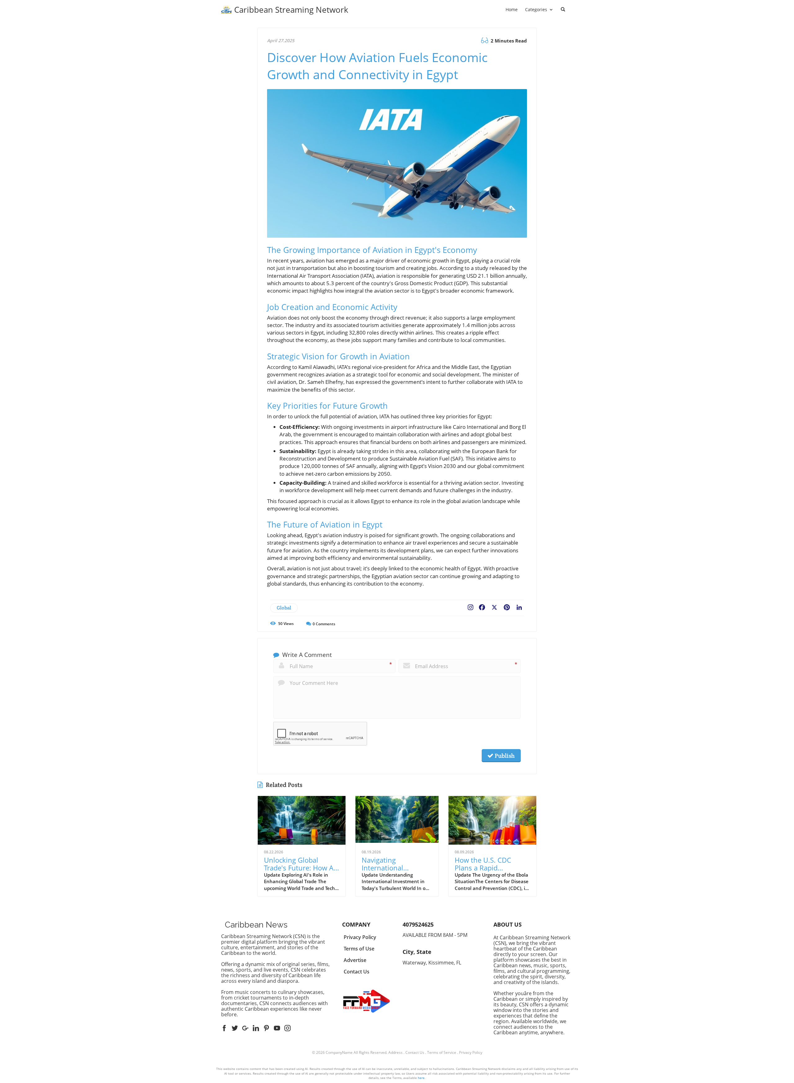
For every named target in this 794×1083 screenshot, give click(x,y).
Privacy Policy (470, 1052)
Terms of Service (441, 1052)
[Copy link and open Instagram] (470, 606)
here (421, 1078)
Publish (504, 755)
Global (284, 607)
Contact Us (414, 1052)
